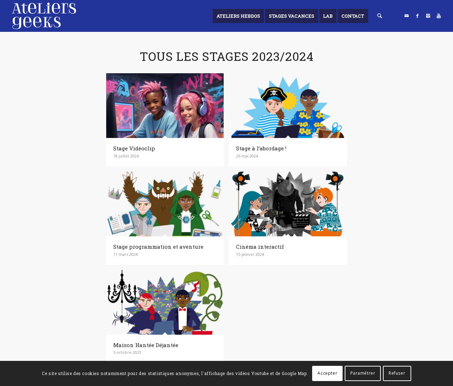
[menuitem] (238, 16)
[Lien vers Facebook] (417, 15)
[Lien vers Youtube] (438, 15)
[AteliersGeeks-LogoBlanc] (44, 16)
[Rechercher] (379, 16)
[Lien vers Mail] (406, 15)
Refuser (397, 373)
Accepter (327, 373)
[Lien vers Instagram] (428, 15)
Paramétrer (362, 373)
